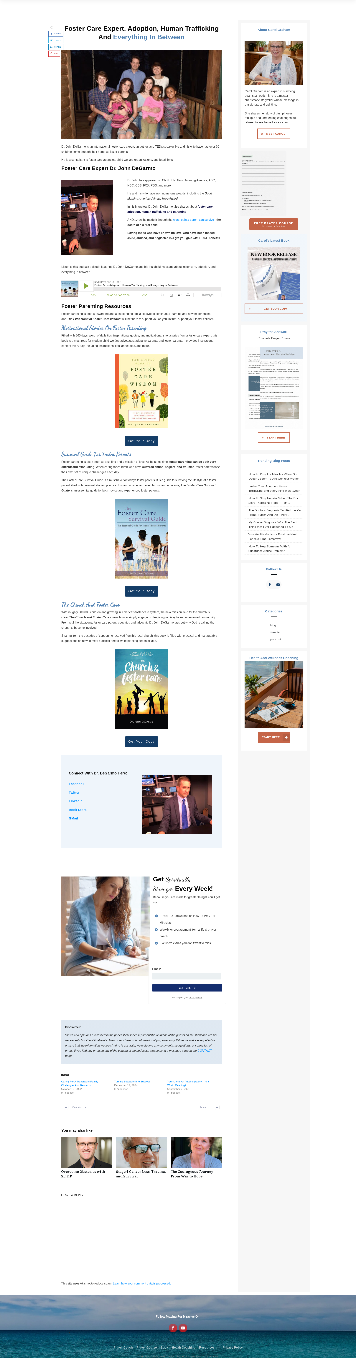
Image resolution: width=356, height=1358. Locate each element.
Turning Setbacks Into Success (132, 1081)
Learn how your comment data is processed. (142, 1283)
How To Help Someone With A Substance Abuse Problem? (269, 548)
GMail (73, 818)
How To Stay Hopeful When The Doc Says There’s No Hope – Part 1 (273, 500)
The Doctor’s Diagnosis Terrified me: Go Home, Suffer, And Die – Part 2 (274, 512)
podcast (275, 639)
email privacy (195, 997)
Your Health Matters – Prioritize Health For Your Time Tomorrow (273, 536)
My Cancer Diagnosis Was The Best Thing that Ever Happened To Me (272, 524)
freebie (275, 632)
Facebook (76, 784)
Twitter (74, 792)
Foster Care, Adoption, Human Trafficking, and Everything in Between (274, 488)
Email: (156, 969)
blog (273, 625)
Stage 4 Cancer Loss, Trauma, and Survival (141, 1159)
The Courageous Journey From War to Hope (196, 1159)
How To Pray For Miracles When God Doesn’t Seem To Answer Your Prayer (273, 476)
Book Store (78, 810)
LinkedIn (76, 801)
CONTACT (204, 1050)
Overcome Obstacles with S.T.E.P (86, 1159)
